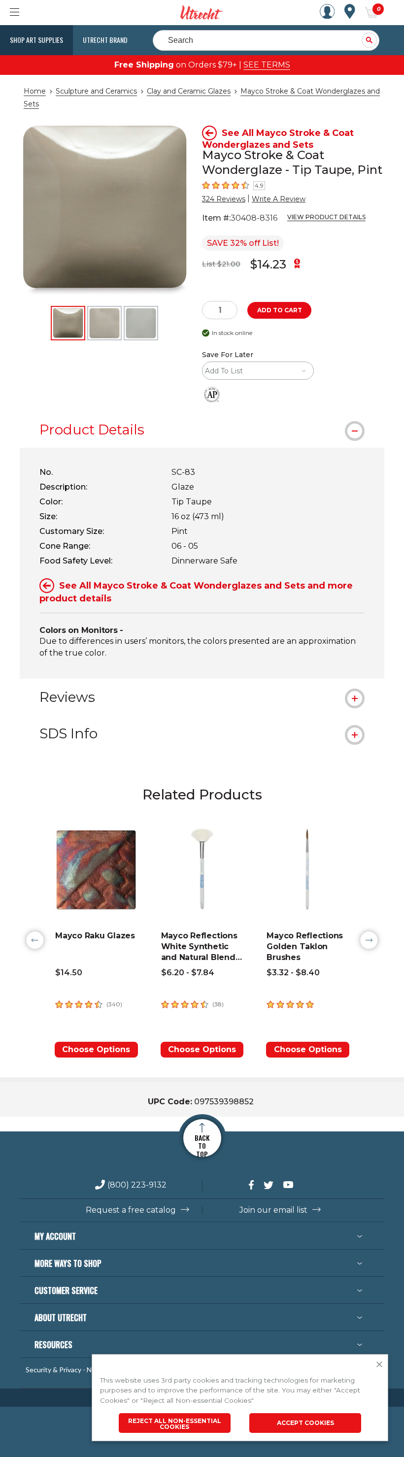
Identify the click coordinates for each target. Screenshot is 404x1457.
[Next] (369, 940)
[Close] (379, 1365)
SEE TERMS (266, 64)
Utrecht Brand (105, 39)
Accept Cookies (305, 1422)
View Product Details (326, 217)
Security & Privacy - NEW (64, 1369)
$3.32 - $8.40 (293, 972)
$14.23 (268, 264)
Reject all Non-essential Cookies (174, 1423)
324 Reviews (223, 199)
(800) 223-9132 (137, 1185)
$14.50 (68, 972)
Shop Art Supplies (36, 39)
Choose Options (96, 1049)
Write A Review (278, 199)
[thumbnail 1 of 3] (68, 323)
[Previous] (35, 940)
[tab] (202, 429)
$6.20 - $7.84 (187, 972)
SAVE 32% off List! (243, 243)
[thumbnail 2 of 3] (104, 323)
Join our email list (273, 1210)
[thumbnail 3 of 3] (141, 323)
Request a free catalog (131, 1210)
